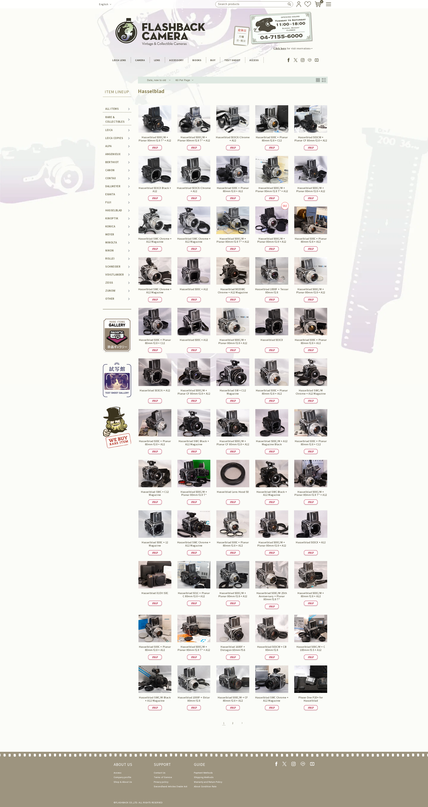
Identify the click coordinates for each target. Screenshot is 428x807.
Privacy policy (161, 782)
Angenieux (112, 154)
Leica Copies (114, 138)
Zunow (110, 290)
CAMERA (140, 60)
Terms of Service (163, 777)
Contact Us (160, 773)
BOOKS (196, 60)
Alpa (108, 146)
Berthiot (112, 162)
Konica (110, 226)
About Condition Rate (205, 786)
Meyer (109, 234)
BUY (212, 60)
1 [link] (224, 723)
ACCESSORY (176, 60)
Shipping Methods (204, 777)
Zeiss (109, 282)
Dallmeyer (112, 186)
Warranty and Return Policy (208, 782)
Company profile (122, 777)
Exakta (110, 194)
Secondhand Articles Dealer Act (170, 786)
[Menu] (328, 4)
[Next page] (242, 723)
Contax (110, 178)
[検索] (289, 4)
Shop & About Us (123, 782)
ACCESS (254, 60)
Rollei (110, 258)
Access (118, 773)
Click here (280, 48)
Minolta (111, 242)
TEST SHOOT (232, 60)
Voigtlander (114, 274)
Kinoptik (111, 218)
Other (109, 298)
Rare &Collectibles (115, 119)
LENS (157, 60)
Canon (110, 170)
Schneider (112, 266)
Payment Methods (203, 773)
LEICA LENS (119, 60)
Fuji (108, 202)
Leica (109, 130)
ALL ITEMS (112, 108)
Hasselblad (113, 210)
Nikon (109, 250)
